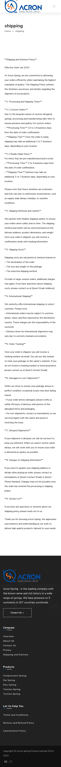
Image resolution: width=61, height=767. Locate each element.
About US (8, 641)
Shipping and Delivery (15, 654)
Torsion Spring (11, 693)
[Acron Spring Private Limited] (23, 6)
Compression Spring (14, 675)
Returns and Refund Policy (18, 722)
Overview (8, 636)
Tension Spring (12, 689)
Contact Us (9, 645)
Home (8, 31)
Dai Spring (9, 680)
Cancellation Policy (14, 730)
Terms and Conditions (16, 715)
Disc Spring (9, 684)
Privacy (7, 650)
